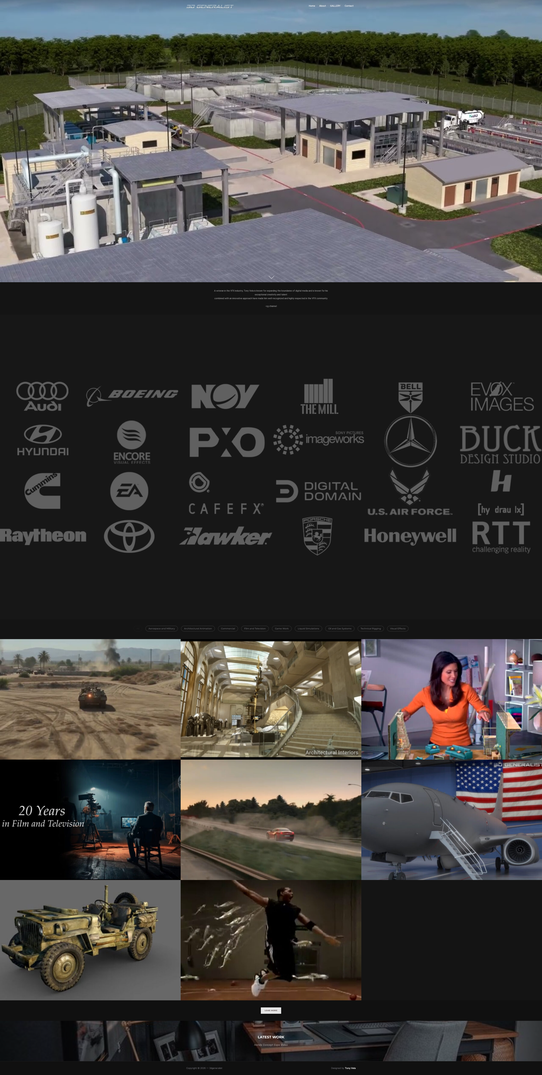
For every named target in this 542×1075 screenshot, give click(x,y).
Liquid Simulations (308, 628)
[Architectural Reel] (271, 699)
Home (312, 5)
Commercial (228, 628)
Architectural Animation (198, 628)
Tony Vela (350, 1068)
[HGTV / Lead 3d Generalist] (451, 699)
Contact (349, 5)
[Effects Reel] (90, 699)
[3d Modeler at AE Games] (90, 940)
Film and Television (255, 628)
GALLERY (335, 5)
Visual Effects (398, 628)
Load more (271, 1010)
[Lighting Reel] (451, 820)
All (137, 628)
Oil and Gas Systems (339, 628)
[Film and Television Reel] (90, 820)
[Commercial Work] (271, 940)
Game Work (282, 628)
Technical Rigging (371, 628)
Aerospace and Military (161, 628)
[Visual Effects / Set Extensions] (271, 820)
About (322, 5)
